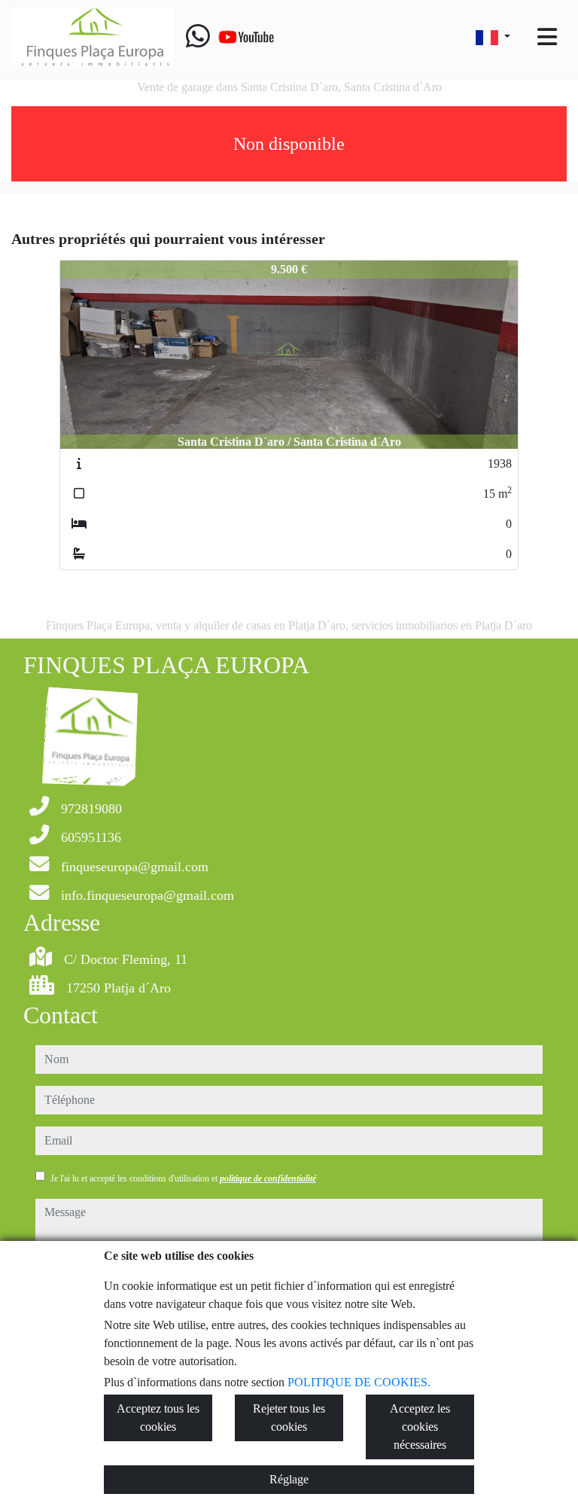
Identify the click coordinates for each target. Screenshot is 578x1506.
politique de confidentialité (268, 1178)
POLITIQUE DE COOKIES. (358, 1382)
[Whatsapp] (198, 37)
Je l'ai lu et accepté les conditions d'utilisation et (183, 1178)
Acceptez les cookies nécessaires (420, 1426)
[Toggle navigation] (547, 37)
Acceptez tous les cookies (158, 1417)
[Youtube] (246, 37)
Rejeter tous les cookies (289, 1417)
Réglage (289, 1479)
